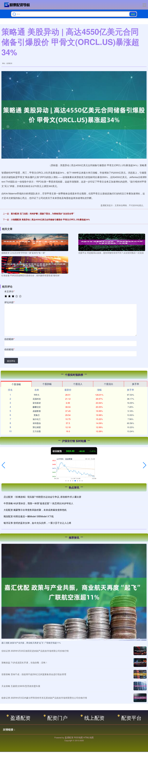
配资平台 (131, 717)
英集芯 (37, 415)
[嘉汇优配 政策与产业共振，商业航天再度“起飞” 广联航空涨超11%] (74, 591)
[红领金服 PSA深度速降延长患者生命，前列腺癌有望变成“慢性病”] (34, 264)
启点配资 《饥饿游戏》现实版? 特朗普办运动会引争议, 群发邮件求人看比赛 (42, 496)
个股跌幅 (47, 384)
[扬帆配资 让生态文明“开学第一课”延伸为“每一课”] (34, 242)
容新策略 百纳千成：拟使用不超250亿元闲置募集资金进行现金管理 (33, 674)
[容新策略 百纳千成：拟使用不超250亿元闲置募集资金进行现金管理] (140, 674)
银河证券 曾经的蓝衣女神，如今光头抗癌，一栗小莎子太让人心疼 (37, 523)
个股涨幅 (16, 384)
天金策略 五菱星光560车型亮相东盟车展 (20, 685)
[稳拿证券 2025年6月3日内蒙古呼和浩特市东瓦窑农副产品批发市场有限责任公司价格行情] (140, 697)
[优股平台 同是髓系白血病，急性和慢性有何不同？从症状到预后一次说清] (111, 242)
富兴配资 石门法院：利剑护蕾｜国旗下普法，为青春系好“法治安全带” (42, 213)
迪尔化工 (37, 419)
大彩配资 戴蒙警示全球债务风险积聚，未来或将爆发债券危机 (35, 509)
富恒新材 (37, 402)
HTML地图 (88, 737)
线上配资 (94, 717)
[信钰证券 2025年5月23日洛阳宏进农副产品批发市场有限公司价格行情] (140, 650)
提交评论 (11, 360)
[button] (3, 465)
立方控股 (37, 431)
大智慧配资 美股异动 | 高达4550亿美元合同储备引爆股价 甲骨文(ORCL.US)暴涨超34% (50, 219)
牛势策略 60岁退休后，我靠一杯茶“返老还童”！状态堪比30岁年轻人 (38, 503)
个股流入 (77, 384)
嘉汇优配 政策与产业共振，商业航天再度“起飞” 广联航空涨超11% (31, 642)
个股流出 (108, 384)
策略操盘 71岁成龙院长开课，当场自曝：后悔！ (24, 662)
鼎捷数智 (37, 410)
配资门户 (57, 717)
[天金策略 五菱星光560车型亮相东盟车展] (140, 686)
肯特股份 (37, 423)
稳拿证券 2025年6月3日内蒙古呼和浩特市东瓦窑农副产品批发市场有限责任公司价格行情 (44, 697)
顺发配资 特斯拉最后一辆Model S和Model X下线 (29, 516)
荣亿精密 (37, 427)
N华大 (36, 394)
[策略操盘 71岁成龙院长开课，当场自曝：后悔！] (140, 662)
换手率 (135, 384)
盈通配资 (20, 717)
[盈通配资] (17, 4)
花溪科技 (37, 398)
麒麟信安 (37, 406)
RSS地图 (78, 737)
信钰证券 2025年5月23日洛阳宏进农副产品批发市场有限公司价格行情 (35, 650)
